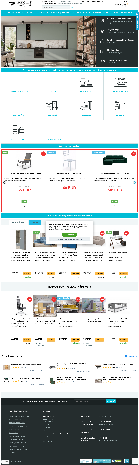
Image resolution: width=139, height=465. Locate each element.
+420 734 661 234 (105, 430)
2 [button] (43, 64)
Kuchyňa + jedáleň (14, 13)
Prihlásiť (125, 1)
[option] (48, 41)
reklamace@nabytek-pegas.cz (108, 440)
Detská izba (39, 13)
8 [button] (52, 64)
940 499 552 (103, 438)
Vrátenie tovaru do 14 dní (16, 446)
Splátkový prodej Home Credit (18, 443)
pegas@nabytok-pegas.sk (94, 1)
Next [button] (93, 41)
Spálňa (29, 13)
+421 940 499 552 (50, 1)
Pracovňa (66, 13)
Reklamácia (13, 453)
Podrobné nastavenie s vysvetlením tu (69, 239)
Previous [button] (3, 41)
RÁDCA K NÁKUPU (15, 429)
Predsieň (77, 13)
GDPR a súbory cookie (16, 439)
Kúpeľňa (87, 13)
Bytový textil (127, 13)
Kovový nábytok (100, 13)
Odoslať (111, 401)
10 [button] (55, 64)
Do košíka (26, 273)
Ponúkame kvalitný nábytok (17, 436)
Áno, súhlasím (69, 235)
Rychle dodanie (13, 433)
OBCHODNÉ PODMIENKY (17, 423)
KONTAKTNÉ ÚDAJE (15, 419)
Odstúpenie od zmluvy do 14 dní (19, 416)
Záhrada (114, 13)
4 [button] (46, 64)
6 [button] (49, 64)
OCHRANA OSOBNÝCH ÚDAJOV (19, 426)
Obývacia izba (53, 13)
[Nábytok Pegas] (20, 4)
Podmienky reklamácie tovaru (18, 449)
